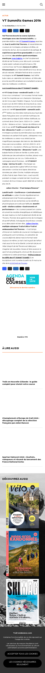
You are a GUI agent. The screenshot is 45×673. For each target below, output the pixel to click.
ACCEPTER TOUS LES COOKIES (22, 654)
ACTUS (5, 15)
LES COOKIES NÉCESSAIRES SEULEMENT (22, 663)
